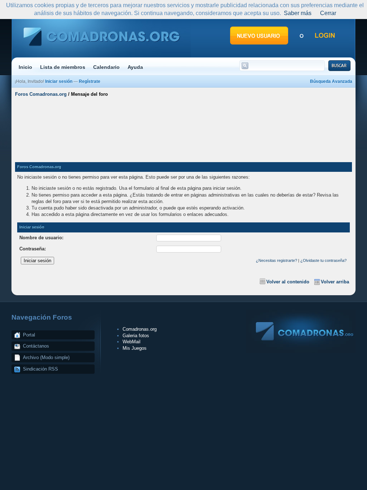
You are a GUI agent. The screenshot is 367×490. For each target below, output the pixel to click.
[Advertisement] (183, 126)
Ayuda (135, 67)
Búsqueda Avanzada (331, 81)
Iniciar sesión (58, 81)
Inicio (25, 67)
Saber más (297, 13)
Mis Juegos (135, 348)
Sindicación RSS (40, 369)
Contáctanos (36, 346)
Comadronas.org (140, 329)
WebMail (131, 341)
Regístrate (89, 81)
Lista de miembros (62, 67)
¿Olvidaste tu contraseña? (323, 260)
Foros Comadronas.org (41, 94)
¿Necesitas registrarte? (276, 260)
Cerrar (328, 13)
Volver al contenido (287, 281)
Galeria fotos (136, 335)
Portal (29, 335)
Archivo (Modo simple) (46, 357)
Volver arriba (335, 281)
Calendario (106, 67)
